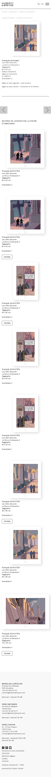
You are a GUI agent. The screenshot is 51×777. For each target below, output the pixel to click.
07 (19, 660)
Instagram (6, 747)
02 (6, 660)
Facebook (3, 747)
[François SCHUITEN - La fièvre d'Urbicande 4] (25, 149)
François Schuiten (10, 60)
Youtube (10, 747)
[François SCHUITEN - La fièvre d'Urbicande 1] (25, 479)
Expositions (13, 12)
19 (24, 660)
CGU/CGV (5, 753)
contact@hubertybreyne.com (13, 693)
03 (9, 660)
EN (42, 4)
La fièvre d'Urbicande (26, 12)
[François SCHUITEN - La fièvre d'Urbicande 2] (25, 611)
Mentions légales (8, 756)
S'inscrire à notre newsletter (13, 751)
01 (4, 660)
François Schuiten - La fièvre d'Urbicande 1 (17, 18)
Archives (5, 761)
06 (16, 660)
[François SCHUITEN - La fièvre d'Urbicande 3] (25, 281)
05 (14, 660)
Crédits (5, 759)
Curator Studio (17, 768)
